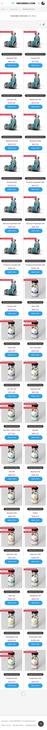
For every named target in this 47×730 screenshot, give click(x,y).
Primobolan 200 (35, 637)
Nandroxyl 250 (35, 141)
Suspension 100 (35, 678)
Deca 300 (35, 306)
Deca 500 (12, 348)
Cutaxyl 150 (35, 58)
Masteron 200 (35, 554)
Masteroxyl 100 (35, 100)
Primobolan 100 (12, 637)
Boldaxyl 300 (12, 58)
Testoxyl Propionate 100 (35, 224)
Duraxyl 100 (11, 100)
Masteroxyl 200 (12, 141)
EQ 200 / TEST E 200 (11, 430)
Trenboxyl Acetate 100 (11, 265)
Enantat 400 (12, 513)
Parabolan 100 (35, 596)
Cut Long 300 (35, 348)
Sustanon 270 (11, 701)
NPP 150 (12, 596)
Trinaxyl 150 (11, 306)
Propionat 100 (11, 678)
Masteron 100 (12, 554)
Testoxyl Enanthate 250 (12, 224)
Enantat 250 (35, 472)
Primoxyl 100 (12, 182)
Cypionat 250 (35, 389)
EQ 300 (35, 430)
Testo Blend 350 (35, 701)
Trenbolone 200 (35, 724)
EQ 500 (12, 472)
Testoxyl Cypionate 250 (35, 182)
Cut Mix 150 (11, 389)
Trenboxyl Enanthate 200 (35, 265)
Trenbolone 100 (12, 724)
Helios (35, 513)
